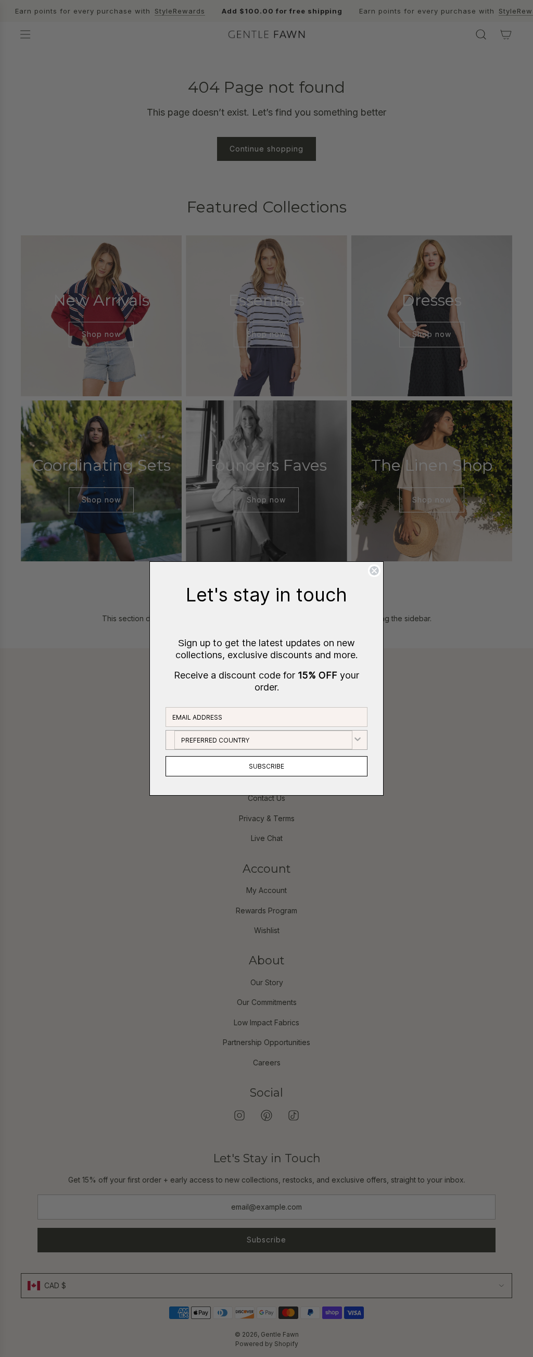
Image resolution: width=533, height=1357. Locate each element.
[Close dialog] (374, 571)
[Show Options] (357, 740)
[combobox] (263, 740)
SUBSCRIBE (266, 766)
